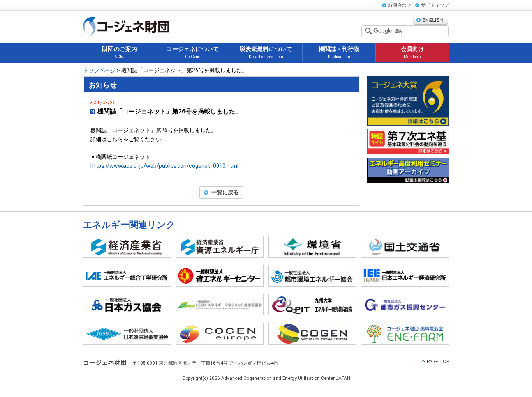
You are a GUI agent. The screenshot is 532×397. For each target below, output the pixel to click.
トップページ (99, 70)
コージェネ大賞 (408, 101)
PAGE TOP (438, 361)
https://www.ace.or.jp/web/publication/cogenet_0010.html (164, 166)
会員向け (412, 52)
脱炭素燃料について (266, 52)
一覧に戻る (225, 192)
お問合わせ (399, 5)
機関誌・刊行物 (339, 52)
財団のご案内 (119, 52)
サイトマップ (435, 5)
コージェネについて (192, 52)
